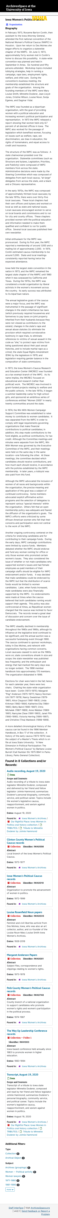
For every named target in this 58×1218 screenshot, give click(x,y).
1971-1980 (11, 1180)
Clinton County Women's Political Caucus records (26, 841)
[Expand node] (55, 13)
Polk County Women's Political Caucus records (28, 989)
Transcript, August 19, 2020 (22, 1074)
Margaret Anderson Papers (22, 955)
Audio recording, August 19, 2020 (26, 771)
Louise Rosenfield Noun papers (24, 912)
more (9, 1189)
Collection (11, 1153)
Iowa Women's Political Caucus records (24, 877)
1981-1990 (12, 1184)
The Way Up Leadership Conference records (27, 1032)
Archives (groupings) (17, 1167)
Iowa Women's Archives (34, 818)
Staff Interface (16, 1207)
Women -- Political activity (20, 1171)
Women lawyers (14, 1176)
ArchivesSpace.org (40, 1207)
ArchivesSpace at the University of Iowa (21, 7)
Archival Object (14, 1157)
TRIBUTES (12, 828)
